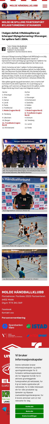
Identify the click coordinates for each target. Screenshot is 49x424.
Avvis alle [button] (29, 411)
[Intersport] (36, 335)
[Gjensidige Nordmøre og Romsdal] (12, 335)
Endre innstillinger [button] (29, 416)
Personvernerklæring (13, 317)
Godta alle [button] (29, 406)
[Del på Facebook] (3, 49)
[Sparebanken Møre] (12, 326)
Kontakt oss (8, 312)
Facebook (6, 309)
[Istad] (36, 326)
